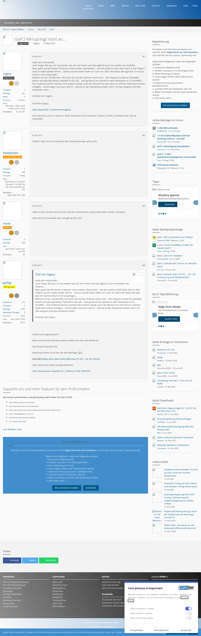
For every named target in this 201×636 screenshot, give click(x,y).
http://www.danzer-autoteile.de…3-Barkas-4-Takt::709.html (61, 371)
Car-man (160, 269)
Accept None (136, 630)
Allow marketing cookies (142, 618)
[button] (12, 560)
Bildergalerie (59, 588)
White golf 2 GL (163, 168)
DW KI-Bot (57, 603)
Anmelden (91, 487)
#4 (144, 265)
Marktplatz (58, 594)
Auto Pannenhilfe (110, 585)
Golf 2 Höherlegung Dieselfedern (173, 146)
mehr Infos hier (19, 421)
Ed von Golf (161, 142)
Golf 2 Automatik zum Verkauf (178, 237)
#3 (144, 206)
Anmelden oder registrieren (18, 22)
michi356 (161, 422)
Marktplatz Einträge (11, 312)
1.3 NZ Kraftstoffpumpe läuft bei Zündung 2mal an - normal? (173, 137)
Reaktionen (7, 302)
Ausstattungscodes (12, 588)
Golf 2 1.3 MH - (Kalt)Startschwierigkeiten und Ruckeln (176, 156)
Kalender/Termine (12, 600)
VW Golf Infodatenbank (14, 585)
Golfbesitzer (162, 131)
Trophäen (7, 90)
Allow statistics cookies (141, 613)
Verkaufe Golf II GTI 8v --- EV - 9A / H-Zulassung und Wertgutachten (176, 276)
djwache (160, 440)
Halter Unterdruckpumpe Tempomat (175, 437)
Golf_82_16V (162, 414)
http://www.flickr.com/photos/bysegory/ (51, 109)
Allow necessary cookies (142, 608)
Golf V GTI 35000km (172, 255)
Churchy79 (161, 280)
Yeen (159, 160)
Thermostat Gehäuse (167, 164)
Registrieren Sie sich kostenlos (80, 450)
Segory (36, 43)
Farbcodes (8, 591)
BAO (159, 433)
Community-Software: (100, 622)
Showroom (58, 591)
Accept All (186, 630)
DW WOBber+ (59, 606)
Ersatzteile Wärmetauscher (115, 605)
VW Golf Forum (60, 585)
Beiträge (6, 93)
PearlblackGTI (162, 259)
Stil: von (100, 627)
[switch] (188, 608)
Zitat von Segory (45, 274)
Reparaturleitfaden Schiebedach (173, 445)
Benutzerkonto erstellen (67, 487)
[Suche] (37, 23)
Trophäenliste (59, 600)
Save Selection (161, 630)
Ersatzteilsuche (10, 606)
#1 (144, 56)
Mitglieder (58, 597)
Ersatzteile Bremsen (112, 599)
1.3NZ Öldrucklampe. (167, 127)
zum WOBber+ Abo (12, 429)
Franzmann (161, 448)
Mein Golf (57, 582)
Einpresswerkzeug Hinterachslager (174, 418)
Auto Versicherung (111, 582)
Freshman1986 (163, 240)
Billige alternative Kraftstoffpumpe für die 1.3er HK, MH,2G (71, 359)
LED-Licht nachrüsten (112, 588)
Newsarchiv (8, 603)
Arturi (159, 251)
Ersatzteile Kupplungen (113, 602)
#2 (144, 135)
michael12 (161, 149)
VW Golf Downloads (12, 594)
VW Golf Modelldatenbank (16, 582)
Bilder (5, 96)
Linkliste (7, 597)
